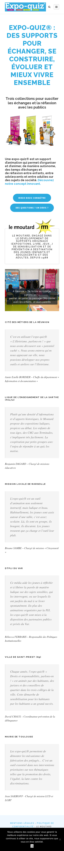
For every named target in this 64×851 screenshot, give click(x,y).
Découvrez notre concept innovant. (29, 181)
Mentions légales (22, 823)
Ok (32, 846)
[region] (32, 290)
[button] (32, 290)
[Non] (60, 839)
